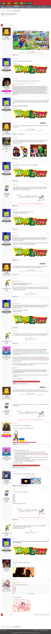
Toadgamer (8, 39)
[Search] (49, 6)
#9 (48, 209)
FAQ (5, 7)
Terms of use (35, 630)
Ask (28, 51)
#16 (48, 387)
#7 (48, 162)
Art (30, 51)
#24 (48, 560)
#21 (48, 489)
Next (11, 25)
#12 (48, 278)
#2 (48, 58)
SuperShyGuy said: (17, 281)
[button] (33, 6)
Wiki (2, 6)
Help (47, 630)
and (20, 134)
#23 (48, 538)
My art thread (20, 203)
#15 (48, 346)
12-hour (4, 630)
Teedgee (3, 15)
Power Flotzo (8, 591)
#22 (48, 523)
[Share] (47, 28)
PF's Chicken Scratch (23, 599)
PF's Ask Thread (16, 599)
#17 (48, 402)
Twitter (33, 51)
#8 (48, 184)
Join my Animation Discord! (31, 476)
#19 (48, 447)
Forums (16, 6)
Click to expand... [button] (31, 593)
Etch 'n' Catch (40, 454)
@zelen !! (35, 404)
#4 (48, 98)
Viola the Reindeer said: (18, 84)
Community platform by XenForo (21, 632)
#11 (48, 263)
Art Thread (15, 64)
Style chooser (2, 630)
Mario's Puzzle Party (21, 456)
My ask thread (26, 203)
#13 (48, 300)
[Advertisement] (25, 20)
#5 (48, 123)
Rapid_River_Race (39, 358)
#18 (48, 423)
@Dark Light (29, 404)
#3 (48, 78)
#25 (48, 579)
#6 (48, 137)
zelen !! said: (16, 303)
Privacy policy (42, 630)
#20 (48, 471)
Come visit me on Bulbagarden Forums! (36, 203)
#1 (48, 28)
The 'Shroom (9, 6)
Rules (2, 7)
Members (29, 6)
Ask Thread (20, 64)
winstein (6, 359)
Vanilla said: (16, 235)
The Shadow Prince (6, 93)
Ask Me (14, 564)
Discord (22, 6)
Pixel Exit (38, 632)
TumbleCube (6, 71)
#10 (48, 232)
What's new (9, 7)
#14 (48, 331)
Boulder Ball (46, 454)
